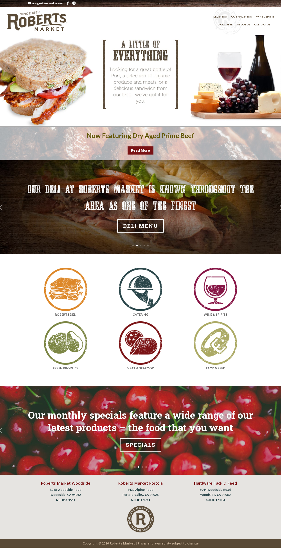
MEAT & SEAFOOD (140, 368)
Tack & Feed (225, 24)
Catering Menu (241, 16)
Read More (140, 150)
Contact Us (262, 24)
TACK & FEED (215, 368)
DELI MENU (140, 225)
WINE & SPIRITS (215, 314)
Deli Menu (220, 16)
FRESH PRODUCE (65, 368)
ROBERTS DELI (65, 314)
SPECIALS (140, 444)
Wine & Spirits (265, 16)
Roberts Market (122, 543)
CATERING (140, 314)
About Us (243, 24)
